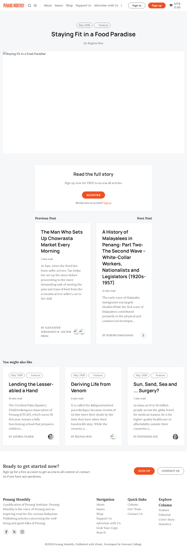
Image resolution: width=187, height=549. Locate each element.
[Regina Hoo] (113, 436)
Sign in (136, 5)
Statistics (165, 524)
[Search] (29, 5)
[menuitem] (48, 5)
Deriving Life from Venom (91, 387)
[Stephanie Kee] (175, 436)
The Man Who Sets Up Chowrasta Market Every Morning (62, 241)
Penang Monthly (64, 544)
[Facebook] (6, 532)
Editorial (164, 515)
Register (93, 195)
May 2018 (84, 25)
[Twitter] (14, 532)
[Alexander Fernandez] (76, 332)
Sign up (157, 5)
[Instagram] (22, 532)
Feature (103, 25)
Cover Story (167, 519)
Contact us (171, 471)
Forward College (131, 544)
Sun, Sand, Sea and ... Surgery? (155, 387)
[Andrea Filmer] (51, 436)
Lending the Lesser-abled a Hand (31, 387)
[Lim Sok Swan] (82, 332)
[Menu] (35, 5)
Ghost (98, 544)
